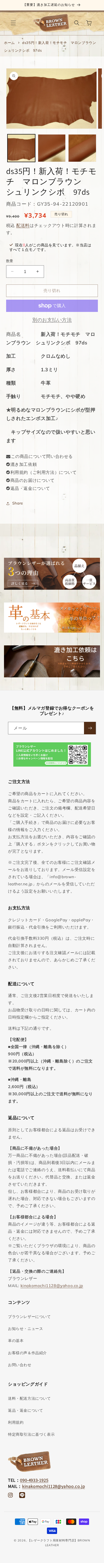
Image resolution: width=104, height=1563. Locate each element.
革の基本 (15, 1340)
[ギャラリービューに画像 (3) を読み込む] (82, 148)
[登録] (90, 728)
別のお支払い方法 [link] (52, 320)
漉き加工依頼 (23, 464)
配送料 (23, 225)
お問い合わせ (19, 1364)
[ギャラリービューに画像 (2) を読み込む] (52, 148)
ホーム (9, 42)
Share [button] (17, 503)
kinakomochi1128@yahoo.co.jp (52, 1285)
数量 (9, 261)
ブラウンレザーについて (29, 1316)
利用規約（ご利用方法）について (43, 472)
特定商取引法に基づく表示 (31, 1434)
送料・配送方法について (29, 1398)
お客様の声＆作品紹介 (27, 1352)
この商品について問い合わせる (42, 456)
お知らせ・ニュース (25, 1328)
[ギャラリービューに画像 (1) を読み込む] (21, 148)
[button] (13, 23)
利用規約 (15, 1422)
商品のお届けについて (32, 480)
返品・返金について (30, 488)
